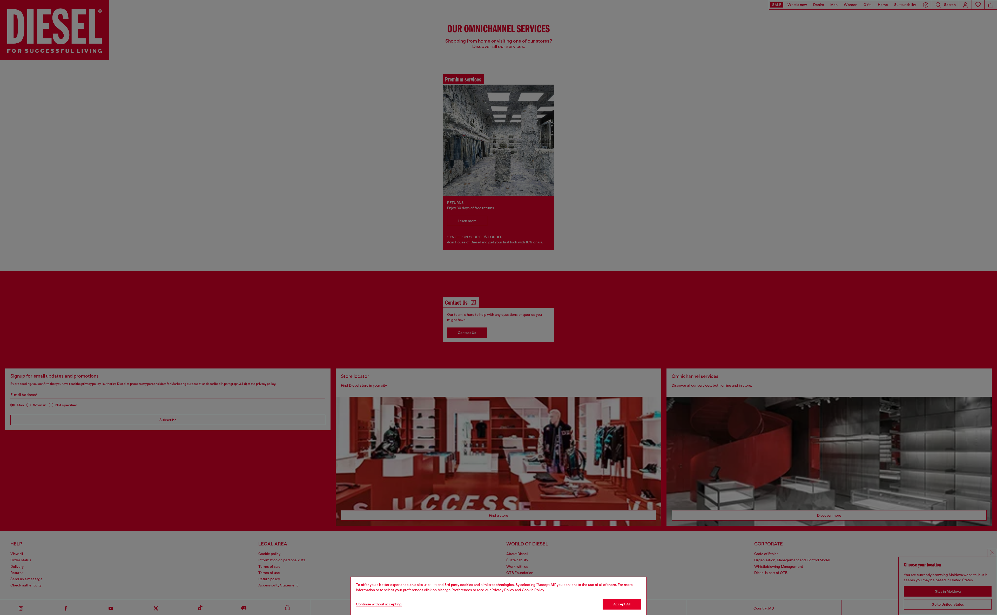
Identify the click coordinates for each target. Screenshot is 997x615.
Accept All (621, 604)
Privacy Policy (502, 590)
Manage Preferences (454, 590)
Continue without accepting (379, 604)
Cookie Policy (533, 590)
